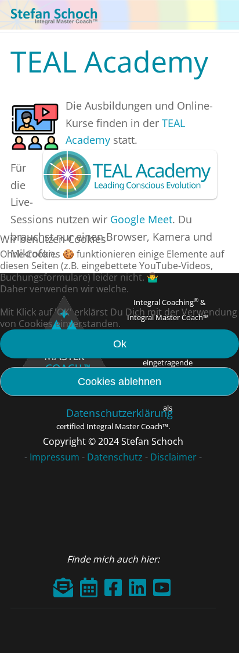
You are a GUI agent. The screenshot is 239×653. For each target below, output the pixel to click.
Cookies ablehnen (119, 381)
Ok (119, 344)
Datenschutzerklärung (119, 413)
